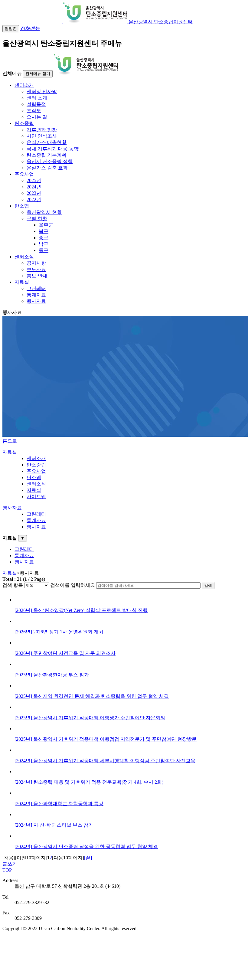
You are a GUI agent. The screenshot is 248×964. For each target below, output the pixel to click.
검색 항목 (12, 585)
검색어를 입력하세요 (72, 585)
